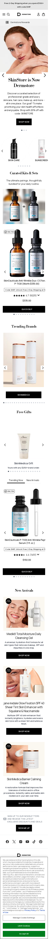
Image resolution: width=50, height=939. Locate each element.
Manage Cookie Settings (24, 917)
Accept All (23, 933)
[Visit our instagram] (20, 841)
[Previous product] (5, 272)
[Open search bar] (8, 14)
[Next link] (43, 368)
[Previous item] (2, 151)
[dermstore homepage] (24, 14)
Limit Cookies (24, 925)
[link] (38, 14)
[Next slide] (45, 75)
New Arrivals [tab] (33, 480)
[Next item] (45, 151)
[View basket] (43, 14)
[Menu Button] (3, 14)
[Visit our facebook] (7, 841)
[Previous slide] (3, 75)
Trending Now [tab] (16, 480)
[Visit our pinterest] (40, 841)
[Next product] (43, 272)
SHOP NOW (24, 121)
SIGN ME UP (24, 828)
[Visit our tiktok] (34, 841)
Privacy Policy (30, 910)
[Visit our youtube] (27, 841)
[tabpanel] (24, 532)
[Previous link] (5, 368)
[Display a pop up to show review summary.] (39, 296)
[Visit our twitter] (14, 841)
